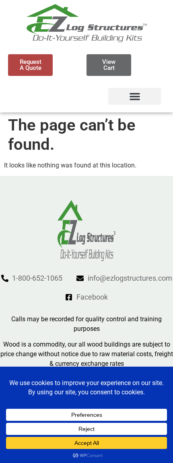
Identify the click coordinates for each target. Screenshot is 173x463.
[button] (134, 96)
